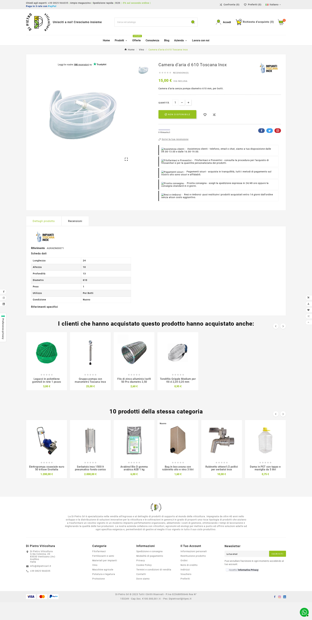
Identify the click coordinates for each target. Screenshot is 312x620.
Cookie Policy (144, 565)
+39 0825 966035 (58, 3)
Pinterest (277, 130)
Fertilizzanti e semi (103, 556)
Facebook (261, 130)
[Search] (193, 22)
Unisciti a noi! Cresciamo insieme (77, 22)
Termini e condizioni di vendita (153, 569)
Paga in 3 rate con (42, 6)
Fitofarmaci (99, 551)
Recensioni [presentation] (75, 221)
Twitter (269, 130)
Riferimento (38, 248)
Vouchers (186, 574)
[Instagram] (279, 596)
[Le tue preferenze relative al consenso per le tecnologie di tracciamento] (3, 327)
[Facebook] (274, 596)
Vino (95, 565)
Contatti (141, 574)
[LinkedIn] (284, 596)
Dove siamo (143, 578)
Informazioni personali (194, 551)
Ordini (184, 560)
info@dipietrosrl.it (40, 566)
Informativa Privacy (248, 570)
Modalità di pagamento (149, 556)
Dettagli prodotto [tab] (44, 221)
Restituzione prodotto (193, 556)
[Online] (304, 612)
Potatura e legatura (103, 574)
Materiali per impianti (104, 560)
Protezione (98, 578)
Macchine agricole (102, 569)
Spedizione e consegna (149, 551)
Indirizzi (185, 569)
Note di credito (189, 565)
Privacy (140, 560)
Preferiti (185, 578)
